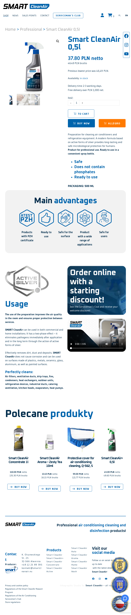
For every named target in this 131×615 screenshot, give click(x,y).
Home (10, 29)
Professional (31, 29)
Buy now (83, 123)
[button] (58, 41)
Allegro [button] (114, 123)
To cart (83, 113)
